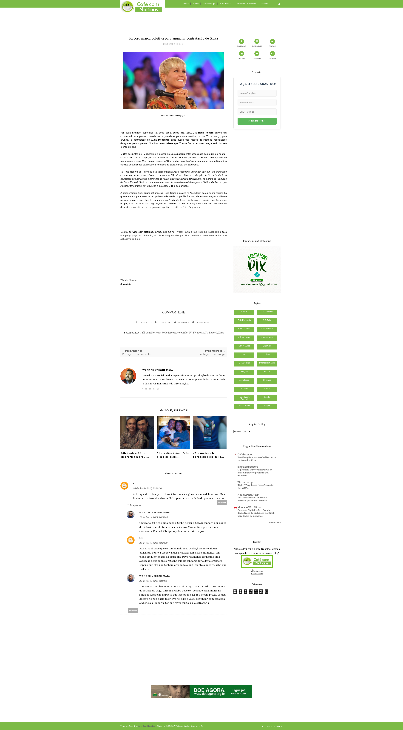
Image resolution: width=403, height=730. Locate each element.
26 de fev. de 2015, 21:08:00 (153, 543)
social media (244, 406)
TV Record (211, 332)
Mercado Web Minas (249, 507)
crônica (267, 354)
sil (135, 483)
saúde (267, 397)
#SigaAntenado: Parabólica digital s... (208, 455)
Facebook (145, 322)
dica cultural (244, 363)
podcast (244, 388)
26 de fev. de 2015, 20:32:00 (147, 488)
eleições (244, 371)
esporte (267, 371)
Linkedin (165, 322)
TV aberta (198, 332)
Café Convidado (267, 312)
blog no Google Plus (177, 235)
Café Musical (267, 329)
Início (186, 4)
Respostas (135, 505)
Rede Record (169, 332)
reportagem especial (244, 398)
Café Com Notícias (147, 726)
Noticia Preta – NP (248, 494)
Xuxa (221, 332)
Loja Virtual (225, 4)
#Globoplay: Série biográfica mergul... (134, 455)
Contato (264, 4)
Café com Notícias (150, 332)
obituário (267, 380)
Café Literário (244, 329)
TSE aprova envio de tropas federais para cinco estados (252, 499)
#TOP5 (244, 312)
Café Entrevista (244, 320)
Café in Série (267, 337)
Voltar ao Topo (271, 726)
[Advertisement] (201, 21)
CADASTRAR (257, 121)
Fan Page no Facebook (206, 231)
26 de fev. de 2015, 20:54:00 (153, 517)
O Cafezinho (245, 454)
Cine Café (267, 346)
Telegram (257, 58)
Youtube (272, 58)
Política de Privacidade (246, 4)
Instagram (257, 46)
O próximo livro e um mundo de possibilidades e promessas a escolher (255, 472)
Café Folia (267, 320)
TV (190, 332)
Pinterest (203, 322)
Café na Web (244, 346)
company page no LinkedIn (136, 235)
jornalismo (244, 380)
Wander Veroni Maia (157, 370)
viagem (267, 406)
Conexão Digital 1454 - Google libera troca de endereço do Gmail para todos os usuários (256, 513)
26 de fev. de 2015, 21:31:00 (153, 580)
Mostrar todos (275, 522)
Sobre (196, 4)
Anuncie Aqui (209, 4)
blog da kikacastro (248, 466)
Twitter (179, 231)
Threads (272, 46)
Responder (222, 502)
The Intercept (245, 482)
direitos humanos (267, 363)
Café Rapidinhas (244, 337)
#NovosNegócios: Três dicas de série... (173, 455)
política (267, 388)
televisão (182, 332)
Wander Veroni (128, 280)
